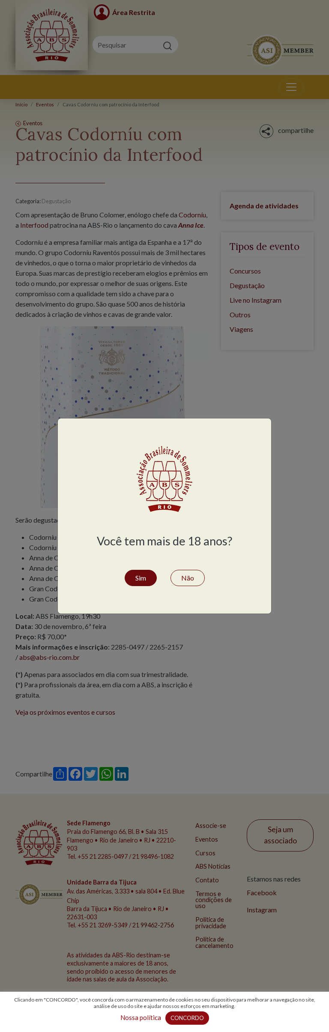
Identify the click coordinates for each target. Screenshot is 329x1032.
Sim (140, 578)
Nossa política (140, 1017)
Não (187, 578)
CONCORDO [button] (187, 1017)
